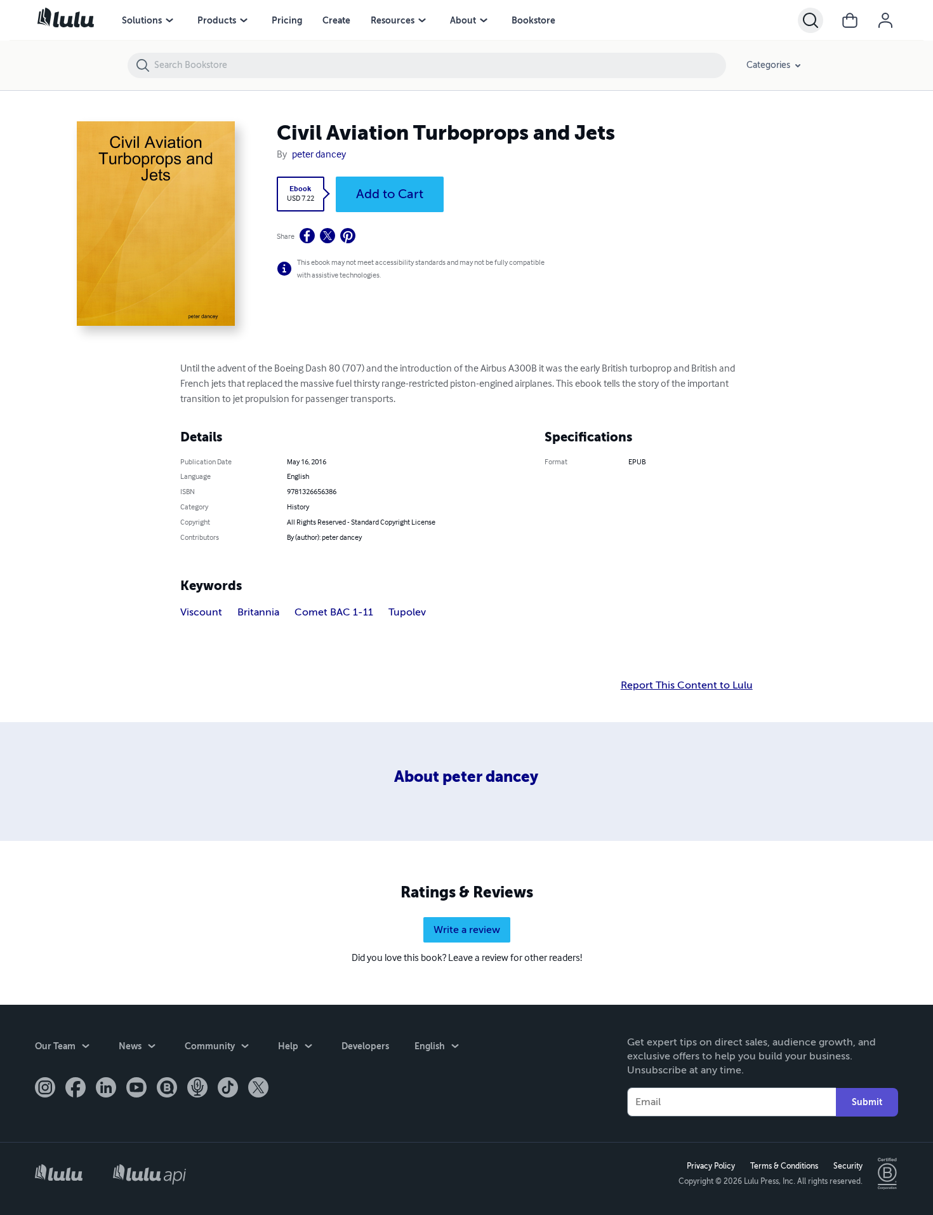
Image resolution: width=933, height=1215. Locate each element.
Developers (365, 1046)
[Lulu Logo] (59, 1174)
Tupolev (407, 612)
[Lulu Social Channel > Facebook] (75, 1088)
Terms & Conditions (784, 1166)
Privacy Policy (711, 1166)
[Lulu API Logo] (149, 1174)
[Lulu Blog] (167, 1088)
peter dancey (319, 155)
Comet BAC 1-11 (333, 612)
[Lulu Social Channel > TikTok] (228, 1088)
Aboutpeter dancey (466, 777)
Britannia (258, 612)
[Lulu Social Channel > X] (258, 1088)
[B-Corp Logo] (888, 1174)
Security (848, 1166)
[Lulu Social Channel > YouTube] (136, 1088)
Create (336, 20)
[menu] (169, 20)
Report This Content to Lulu (687, 685)
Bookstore (533, 20)
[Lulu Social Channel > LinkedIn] (106, 1088)
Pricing (287, 20)
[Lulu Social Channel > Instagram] (45, 1088)
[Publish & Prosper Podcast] (197, 1088)
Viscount (201, 612)
